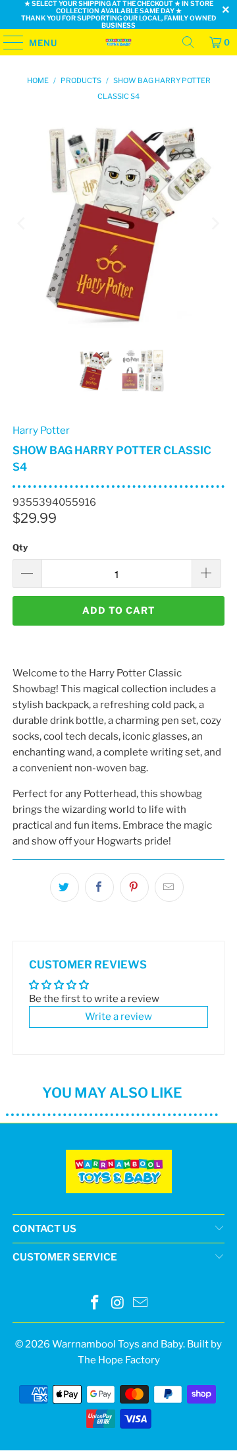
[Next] (214, 223)
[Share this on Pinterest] (134, 887)
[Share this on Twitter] (64, 887)
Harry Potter (41, 430)
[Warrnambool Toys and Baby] (118, 42)
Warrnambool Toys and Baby (117, 1344)
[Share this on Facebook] (99, 887)
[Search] (188, 42)
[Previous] (22, 223)
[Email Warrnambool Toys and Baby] (141, 1303)
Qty (20, 547)
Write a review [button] (118, 1016)
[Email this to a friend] (169, 887)
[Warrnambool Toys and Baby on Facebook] (95, 1303)
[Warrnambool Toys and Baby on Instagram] (118, 1303)
